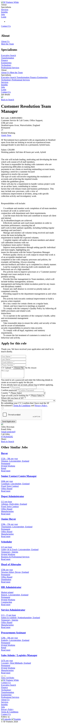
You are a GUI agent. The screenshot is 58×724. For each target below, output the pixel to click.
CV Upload (7, 368)
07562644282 (7, 436)
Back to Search (7, 99)
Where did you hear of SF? (13, 398)
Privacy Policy (7, 709)
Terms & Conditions (21, 405)
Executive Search (8, 77)
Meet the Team (16, 72)
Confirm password (9, 390)
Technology (6, 80)
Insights (4, 85)
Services (4, 82)
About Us (5, 72)
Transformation (23, 77)
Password (6, 387)
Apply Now (6, 135)
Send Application (8, 422)
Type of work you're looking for (15, 395)
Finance (33, 77)
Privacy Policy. (41, 405)
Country (5, 393)
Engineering (42, 77)
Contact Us (6, 26)
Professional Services (21, 80)
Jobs (3, 87)
